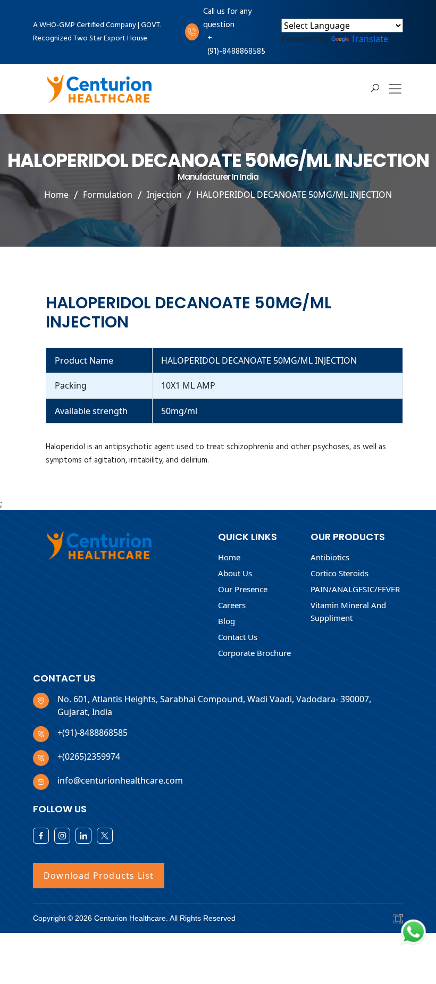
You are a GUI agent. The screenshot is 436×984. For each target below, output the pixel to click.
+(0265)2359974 (88, 756)
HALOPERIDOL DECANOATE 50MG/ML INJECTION (294, 194)
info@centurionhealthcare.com (120, 780)
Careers (232, 605)
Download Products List (99, 875)
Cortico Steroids (339, 573)
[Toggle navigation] (395, 89)
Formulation (107, 194)
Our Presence (242, 589)
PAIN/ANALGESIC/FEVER (355, 589)
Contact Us (237, 637)
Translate (369, 39)
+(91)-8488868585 (236, 45)
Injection (164, 194)
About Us (235, 573)
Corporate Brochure (254, 652)
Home (56, 194)
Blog (226, 621)
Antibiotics (330, 557)
